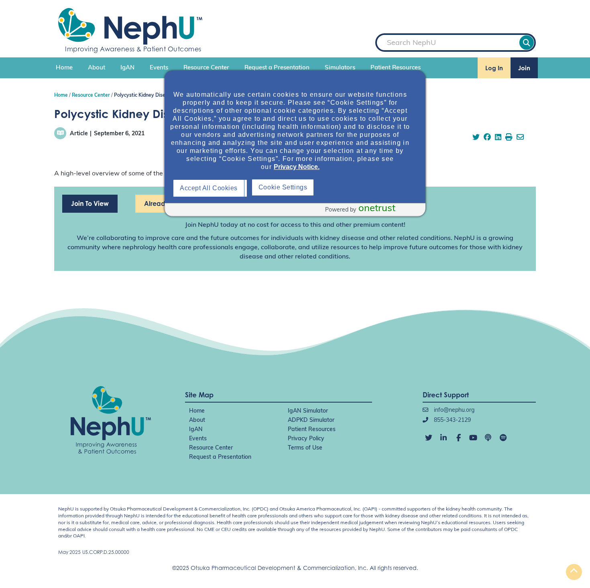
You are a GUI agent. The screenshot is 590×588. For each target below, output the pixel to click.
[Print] (509, 138)
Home (64, 68)
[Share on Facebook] (487, 138)
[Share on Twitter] (476, 138)
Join (524, 68)
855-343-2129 (451, 420)
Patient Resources (395, 68)
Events (159, 68)
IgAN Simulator (308, 411)
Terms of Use (305, 448)
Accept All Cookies (211, 188)
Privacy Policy (306, 439)
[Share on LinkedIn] (498, 138)
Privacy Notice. (296, 166)
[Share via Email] (520, 138)
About (96, 68)
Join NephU (202, 225)
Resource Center (206, 68)
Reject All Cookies (287, 188)
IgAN (127, 68)
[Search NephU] (526, 42)
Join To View (90, 203)
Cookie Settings (362, 187)
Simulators (340, 68)
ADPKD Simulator (311, 420)
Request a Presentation (276, 68)
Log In (494, 68)
